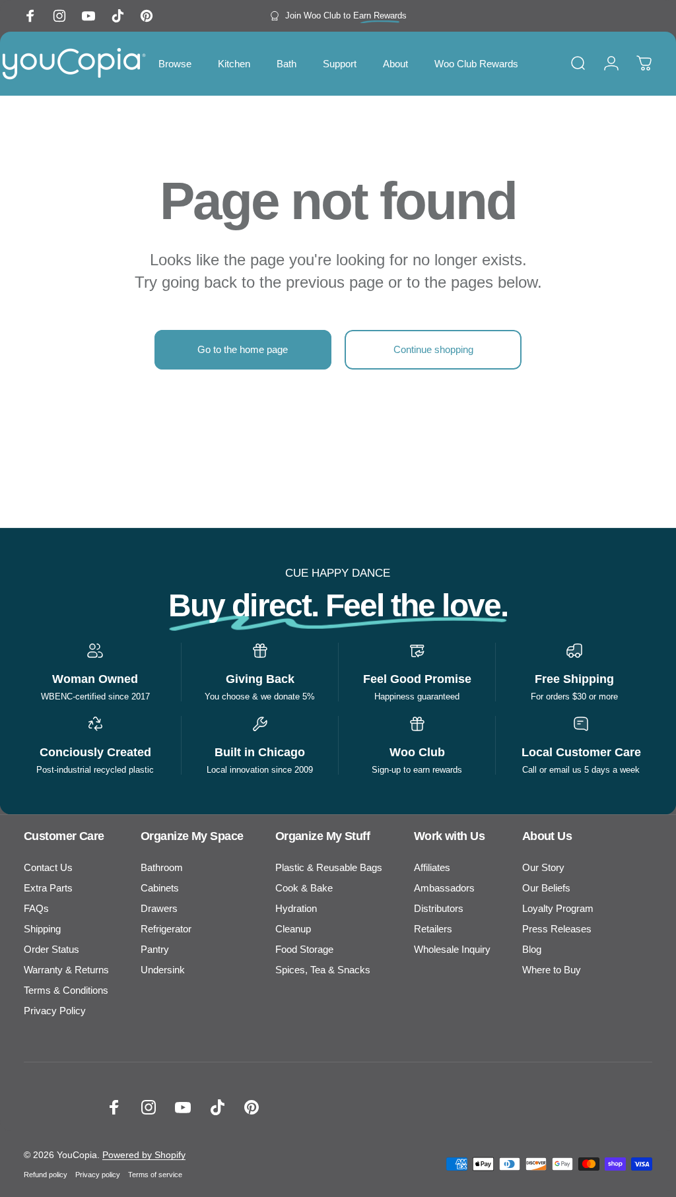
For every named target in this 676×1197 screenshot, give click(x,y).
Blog (531, 949)
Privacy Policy (55, 1010)
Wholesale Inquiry (452, 949)
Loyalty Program (557, 908)
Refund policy (45, 1175)
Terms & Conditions (66, 990)
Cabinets (160, 887)
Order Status (51, 949)
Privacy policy (97, 1175)
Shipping (42, 928)
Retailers (433, 928)
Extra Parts (48, 887)
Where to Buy (551, 969)
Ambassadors (444, 887)
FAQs (36, 908)
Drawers (159, 908)
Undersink (163, 969)
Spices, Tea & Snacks (322, 969)
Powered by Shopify (144, 1154)
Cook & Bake (304, 887)
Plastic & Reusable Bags (328, 867)
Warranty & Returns (66, 969)
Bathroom (162, 867)
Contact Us (48, 867)
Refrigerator (166, 928)
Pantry (155, 949)
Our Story (543, 867)
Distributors (438, 908)
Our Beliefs (546, 887)
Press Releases (557, 928)
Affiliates (432, 867)
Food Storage (304, 949)
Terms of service (155, 1175)
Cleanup (293, 928)
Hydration (296, 908)
